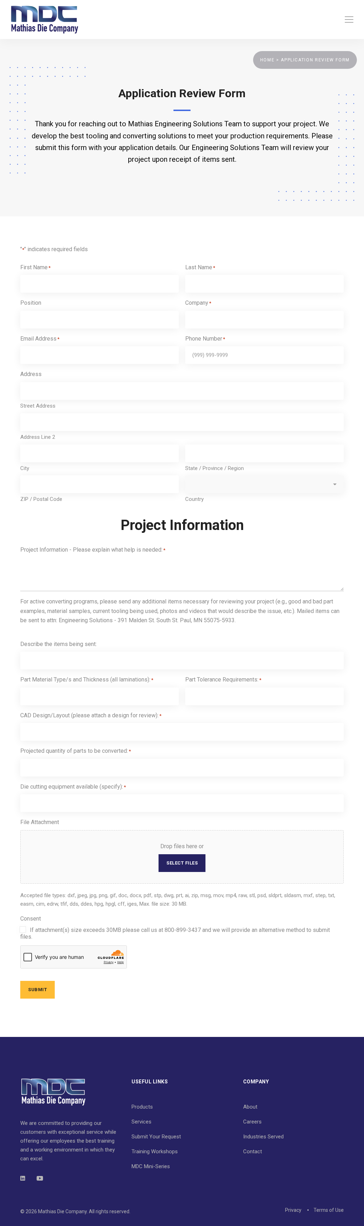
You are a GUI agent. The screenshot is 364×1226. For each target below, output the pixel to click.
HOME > (270, 59)
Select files (182, 863)
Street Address (37, 406)
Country (194, 499)
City (24, 468)
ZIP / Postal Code (41, 499)
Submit (37, 989)
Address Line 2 (37, 437)
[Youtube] (40, 1178)
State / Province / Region (214, 468)
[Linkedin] (22, 1178)
